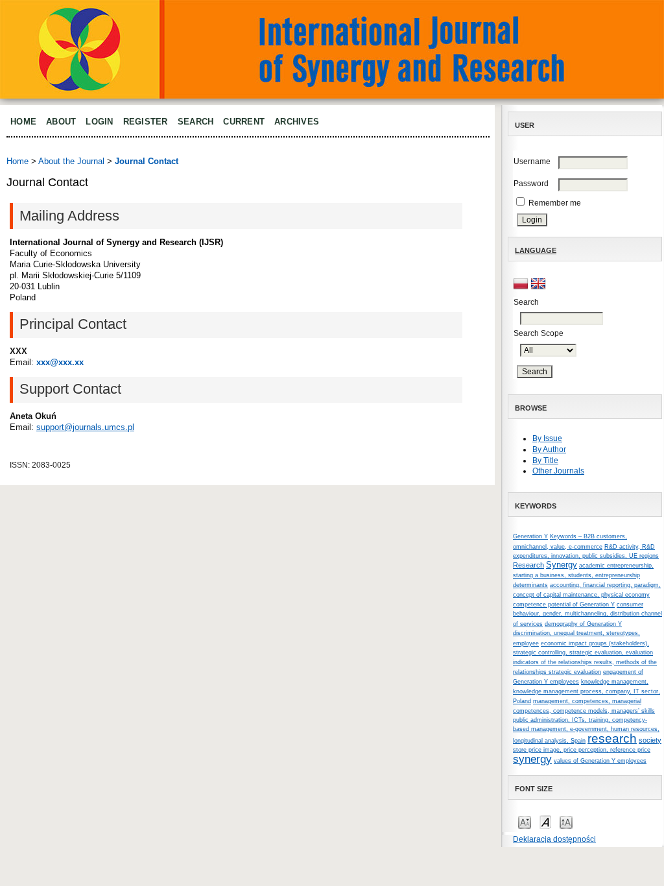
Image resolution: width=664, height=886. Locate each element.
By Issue (547, 438)
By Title (545, 460)
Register (145, 121)
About (61, 121)
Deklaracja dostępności (554, 839)
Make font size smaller (524, 821)
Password (531, 183)
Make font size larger (566, 821)
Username (532, 161)
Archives (296, 121)
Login (99, 121)
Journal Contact (146, 161)
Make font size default (545, 821)
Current (244, 121)
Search (196, 121)
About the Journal (71, 161)
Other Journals (558, 470)
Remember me (554, 203)
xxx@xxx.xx (60, 362)
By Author (549, 449)
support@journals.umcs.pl (85, 427)
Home (23, 121)
